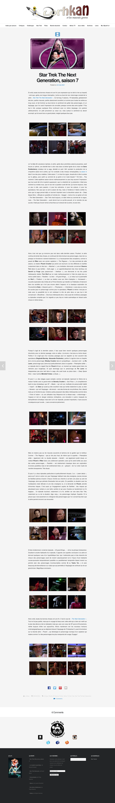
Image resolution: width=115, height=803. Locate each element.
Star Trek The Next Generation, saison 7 (57, 77)
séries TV (66, 696)
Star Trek (39, 25)
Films (46, 25)
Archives (90, 25)
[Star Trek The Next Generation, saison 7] (57, 35)
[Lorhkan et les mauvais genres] (57, 18)
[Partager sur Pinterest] (60, 687)
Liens (96, 25)
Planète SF (51, 696)
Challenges (30, 25)
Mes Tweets (94, 759)
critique (46, 696)
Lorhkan (27, 696)
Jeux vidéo (81, 25)
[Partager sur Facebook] (49, 687)
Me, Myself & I (105, 25)
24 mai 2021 (61, 85)
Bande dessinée (55, 25)
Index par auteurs (11, 25)
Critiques (21, 25)
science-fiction (59, 696)
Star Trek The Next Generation (83, 696)
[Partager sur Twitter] (54, 687)
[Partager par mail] (65, 687)
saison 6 (84, 172)
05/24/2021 (36, 696)
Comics (65, 25)
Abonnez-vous (54, 774)
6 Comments (58, 699)
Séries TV (72, 25)
